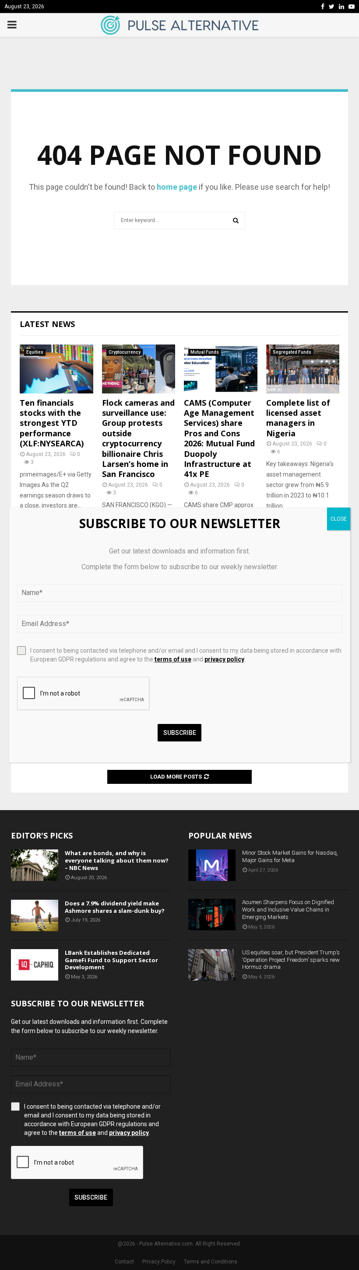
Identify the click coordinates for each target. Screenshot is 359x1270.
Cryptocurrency (125, 352)
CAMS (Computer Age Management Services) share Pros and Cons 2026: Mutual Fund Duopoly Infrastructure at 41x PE (219, 438)
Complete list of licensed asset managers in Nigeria (298, 417)
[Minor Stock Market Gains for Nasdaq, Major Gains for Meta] (212, 865)
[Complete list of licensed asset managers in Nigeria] (303, 368)
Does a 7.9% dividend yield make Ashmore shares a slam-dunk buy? (115, 907)
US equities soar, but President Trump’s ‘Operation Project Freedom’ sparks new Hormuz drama (291, 960)
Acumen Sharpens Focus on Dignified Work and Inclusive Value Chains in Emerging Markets (288, 909)
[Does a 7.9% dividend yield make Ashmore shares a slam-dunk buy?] (34, 915)
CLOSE (339, 519)
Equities (34, 352)
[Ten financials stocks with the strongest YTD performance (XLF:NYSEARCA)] (56, 368)
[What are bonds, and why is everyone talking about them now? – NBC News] (34, 865)
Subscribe (90, 1197)
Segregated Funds (292, 352)
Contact (124, 1262)
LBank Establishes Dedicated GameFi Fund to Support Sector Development (111, 960)
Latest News (47, 324)
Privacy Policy (159, 1262)
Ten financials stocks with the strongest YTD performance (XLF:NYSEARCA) (52, 423)
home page (177, 186)
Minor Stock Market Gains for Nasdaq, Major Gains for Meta (290, 856)
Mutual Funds (204, 352)
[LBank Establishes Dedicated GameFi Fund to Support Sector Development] (34, 965)
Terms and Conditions (210, 1262)
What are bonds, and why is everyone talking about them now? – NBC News (117, 860)
